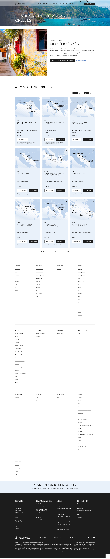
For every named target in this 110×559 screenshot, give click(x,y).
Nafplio (79, 296)
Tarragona (80, 443)
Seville (79, 440)
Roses (79, 437)
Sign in (83, 1)
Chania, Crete (81, 278)
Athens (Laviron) (81, 272)
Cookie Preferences (90, 542)
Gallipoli (17, 339)
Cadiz (79, 404)
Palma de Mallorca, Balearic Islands (85, 434)
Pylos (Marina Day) (82, 309)
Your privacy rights (80, 542)
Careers (37, 515)
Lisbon (37, 397)
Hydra (79, 287)
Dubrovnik (17, 269)
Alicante (80, 397)
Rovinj (16, 278)
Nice (37, 290)
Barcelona (80, 400)
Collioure (38, 284)
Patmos (79, 302)
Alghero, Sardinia (19, 333)
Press (79, 514)
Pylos (79, 306)
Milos (79, 290)
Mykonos (80, 293)
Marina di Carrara (19, 345)
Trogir (16, 287)
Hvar (16, 272)
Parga (79, 299)
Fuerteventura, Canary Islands (84, 410)
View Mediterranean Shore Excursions (62, 60)
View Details (22, 139)
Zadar (16, 290)
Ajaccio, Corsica (39, 269)
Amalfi (16, 336)
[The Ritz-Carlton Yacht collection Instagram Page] (88, 538)
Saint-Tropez (39, 293)
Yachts (18, 521)
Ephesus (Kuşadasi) (19, 468)
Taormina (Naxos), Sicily (20, 373)
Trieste (16, 379)
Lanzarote (80, 422)
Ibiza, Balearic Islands (82, 419)
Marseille (38, 287)
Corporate (41, 510)
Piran (58, 397)
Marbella (80, 431)
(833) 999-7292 (62, 488)
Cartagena (80, 407)
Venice (16, 382)
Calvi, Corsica (39, 278)
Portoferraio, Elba (19, 355)
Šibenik (17, 281)
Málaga (79, 428)
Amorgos (80, 269)
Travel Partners (44, 501)
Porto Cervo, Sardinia (20, 351)
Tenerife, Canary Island (83, 447)
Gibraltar (59, 269)
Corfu (79, 284)
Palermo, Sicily (18, 348)
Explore (19, 501)
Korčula (17, 275)
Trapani (17, 376)
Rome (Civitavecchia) (20, 361)
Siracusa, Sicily (18, 367)
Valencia (80, 450)
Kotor (79, 333)
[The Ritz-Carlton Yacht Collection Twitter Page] (91, 538)
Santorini (80, 315)
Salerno (17, 364)
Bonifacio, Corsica (40, 275)
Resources (82, 501)
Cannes (38, 281)
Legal (60, 501)
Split (16, 284)
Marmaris (17, 474)
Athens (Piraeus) (81, 275)
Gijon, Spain (80, 413)
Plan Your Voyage (81, 60)
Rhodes (79, 312)
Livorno (17, 342)
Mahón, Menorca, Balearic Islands (85, 425)
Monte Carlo (60, 333)
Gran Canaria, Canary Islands (84, 416)
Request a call (90, 3)
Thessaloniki (80, 318)
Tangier (17, 397)
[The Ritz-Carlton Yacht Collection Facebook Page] (85, 538)
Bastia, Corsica (39, 272)
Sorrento (17, 370)
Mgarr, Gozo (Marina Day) (41, 333)
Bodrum (17, 465)
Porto (37, 400)
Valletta (38, 336)
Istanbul (17, 471)
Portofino (17, 358)
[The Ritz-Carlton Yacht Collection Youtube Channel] (94, 538)
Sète (37, 296)
